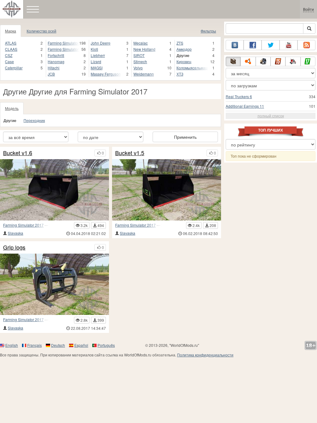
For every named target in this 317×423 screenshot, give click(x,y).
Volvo (138, 67)
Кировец (183, 61)
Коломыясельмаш (192, 67)
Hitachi (53, 67)
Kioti (94, 49)
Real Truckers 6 (239, 96)
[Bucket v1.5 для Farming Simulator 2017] (166, 189)
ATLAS (10, 43)
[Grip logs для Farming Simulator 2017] (54, 284)
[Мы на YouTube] (288, 45)
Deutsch (58, 345)
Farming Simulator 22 (63, 49)
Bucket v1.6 (17, 153)
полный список (271, 115)
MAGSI (96, 67)
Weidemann (143, 73)
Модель (12, 108)
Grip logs (14, 247)
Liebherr (98, 55)
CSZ (8, 55)
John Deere (101, 43)
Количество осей (41, 30)
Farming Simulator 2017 (23, 225)
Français (34, 345)
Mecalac (140, 43)
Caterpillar (14, 67)
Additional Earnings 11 (245, 106)
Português (106, 345)
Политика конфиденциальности (205, 354)
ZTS (179, 43)
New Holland (144, 49)
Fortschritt (56, 55)
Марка (10, 30)
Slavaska (15, 233)
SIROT (139, 55)
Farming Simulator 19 (63, 43)
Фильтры (208, 30)
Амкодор (184, 49)
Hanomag (56, 61)
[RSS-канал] (306, 45)
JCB (51, 73)
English (11, 345)
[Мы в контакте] (235, 45)
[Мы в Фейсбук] (253, 45)
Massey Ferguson (106, 73)
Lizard (96, 61)
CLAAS (11, 49)
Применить (185, 137)
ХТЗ (179, 73)
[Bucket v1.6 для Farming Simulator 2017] (54, 189)
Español (81, 345)
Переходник (34, 120)
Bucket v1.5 (129, 153)
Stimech (140, 61)
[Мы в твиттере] (271, 45)
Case (9, 61)
